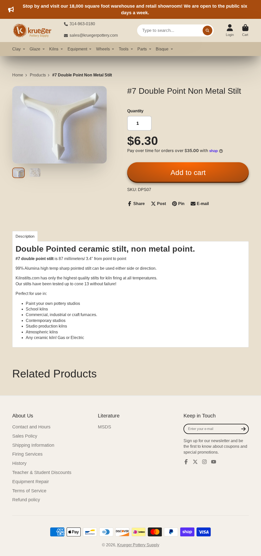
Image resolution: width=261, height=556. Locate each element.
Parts (142, 49)
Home (17, 75)
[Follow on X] (195, 461)
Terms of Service (29, 490)
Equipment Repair (30, 481)
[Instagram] (204, 461)
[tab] (25, 236)
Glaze (35, 49)
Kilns (53, 49)
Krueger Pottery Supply (138, 545)
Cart (245, 30)
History (19, 463)
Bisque (162, 49)
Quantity (135, 111)
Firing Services (27, 454)
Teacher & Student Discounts (41, 472)
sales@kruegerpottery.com (94, 35)
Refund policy (26, 499)
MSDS (104, 426)
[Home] (34, 30)
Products (38, 75)
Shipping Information (33, 445)
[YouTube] (213, 461)
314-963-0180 (82, 24)
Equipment (77, 49)
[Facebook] (186, 461)
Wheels (103, 49)
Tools (123, 49)
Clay (16, 49)
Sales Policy (24, 436)
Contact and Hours (31, 426)
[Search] (207, 30)
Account (230, 30)
